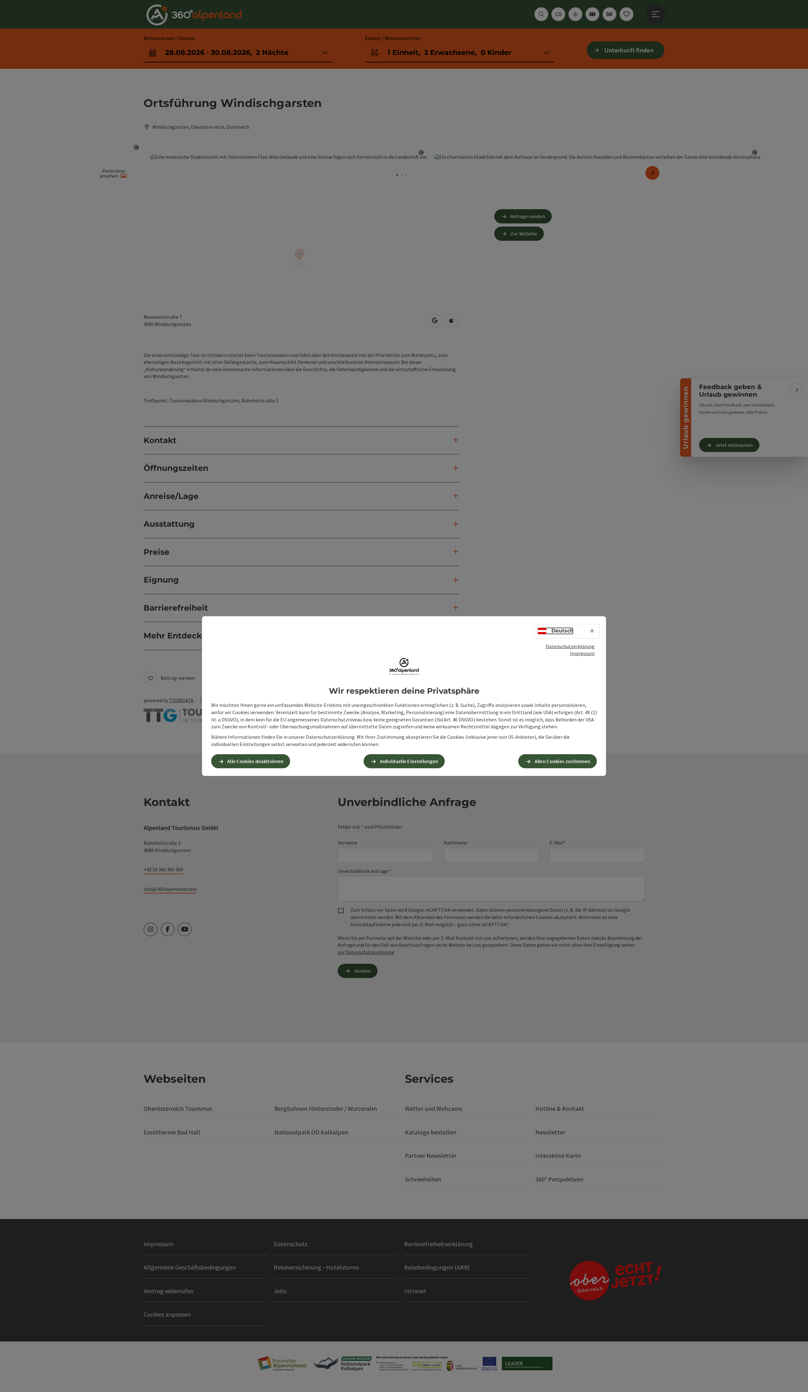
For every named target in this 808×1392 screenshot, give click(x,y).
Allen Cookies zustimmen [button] (563, 761)
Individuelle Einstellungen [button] (409, 761)
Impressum (582, 653)
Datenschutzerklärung (570, 646)
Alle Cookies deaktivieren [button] (255, 761)
